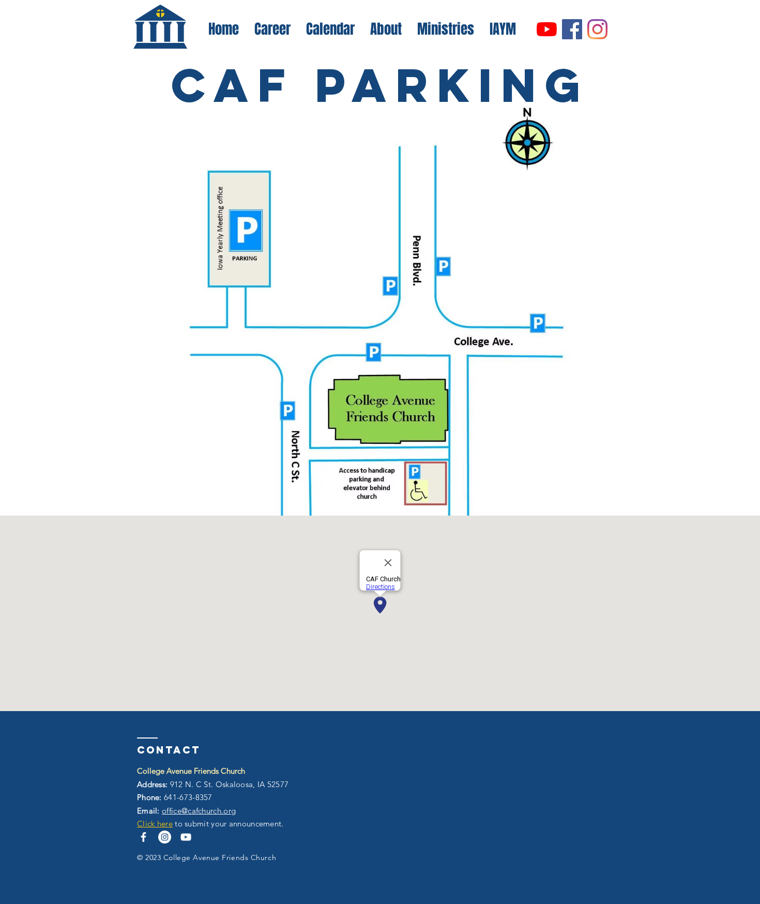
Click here (155, 823)
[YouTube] (547, 29)
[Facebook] (572, 29)
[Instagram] (597, 29)
